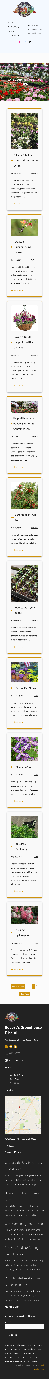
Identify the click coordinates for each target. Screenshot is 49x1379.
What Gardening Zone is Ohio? (24, 1223)
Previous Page (18, 986)
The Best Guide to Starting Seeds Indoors (21, 1251)
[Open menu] (24, 58)
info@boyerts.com (16, 1060)
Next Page (24, 994)
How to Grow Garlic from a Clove (22, 1196)
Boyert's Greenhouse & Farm (23, 1030)
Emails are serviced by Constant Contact (23, 1361)
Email (8, 1322)
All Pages (10, 1146)
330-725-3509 (14, 1053)
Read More (19, 204)
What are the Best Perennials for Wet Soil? (23, 1166)
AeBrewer (34, 173)
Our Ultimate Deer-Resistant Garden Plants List (23, 1281)
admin (36, 696)
